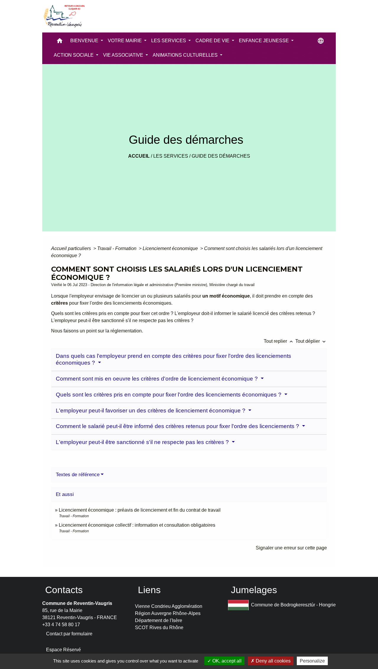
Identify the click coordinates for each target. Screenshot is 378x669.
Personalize (312, 660)
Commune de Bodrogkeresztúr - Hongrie (293, 604)
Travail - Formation (117, 248)
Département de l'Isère (158, 620)
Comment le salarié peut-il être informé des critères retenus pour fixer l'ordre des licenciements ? (178, 426)
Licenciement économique (171, 248)
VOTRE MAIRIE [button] (125, 40)
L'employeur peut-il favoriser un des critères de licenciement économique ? (151, 410)
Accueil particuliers (71, 248)
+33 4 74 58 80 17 (61, 624)
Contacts (64, 590)
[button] (59, 42)
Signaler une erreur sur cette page (291, 547)
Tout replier (279, 341)
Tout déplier (311, 341)
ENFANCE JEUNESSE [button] (264, 40)
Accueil (139, 156)
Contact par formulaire (69, 633)
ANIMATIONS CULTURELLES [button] (186, 55)
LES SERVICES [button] (169, 40)
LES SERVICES (170, 156)
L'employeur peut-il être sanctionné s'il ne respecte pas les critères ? (143, 442)
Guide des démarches (221, 156)
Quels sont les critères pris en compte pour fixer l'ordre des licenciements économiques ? (169, 394)
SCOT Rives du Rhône (159, 627)
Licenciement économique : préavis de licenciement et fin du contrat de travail (140, 510)
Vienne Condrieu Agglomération (168, 606)
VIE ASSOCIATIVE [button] (123, 55)
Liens (149, 590)
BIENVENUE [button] (85, 40)
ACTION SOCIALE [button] (74, 55)
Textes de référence (78, 474)
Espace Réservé (63, 649)
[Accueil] (63, 16)
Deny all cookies (273, 660)
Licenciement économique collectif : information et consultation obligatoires (137, 525)
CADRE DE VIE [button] (213, 40)
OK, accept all (226, 660)
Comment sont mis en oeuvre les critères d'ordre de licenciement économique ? (157, 379)
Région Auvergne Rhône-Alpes (168, 613)
